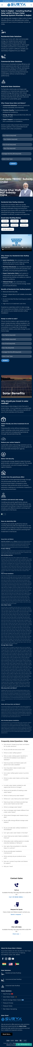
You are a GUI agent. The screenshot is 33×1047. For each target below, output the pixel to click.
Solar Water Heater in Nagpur (9, 640)
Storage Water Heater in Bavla (18, 673)
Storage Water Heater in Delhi (18, 676)
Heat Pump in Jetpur (20, 591)
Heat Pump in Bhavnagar (8, 577)
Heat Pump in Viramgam (8, 594)
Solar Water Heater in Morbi (27, 611)
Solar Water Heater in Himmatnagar (10, 620)
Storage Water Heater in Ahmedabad (7, 647)
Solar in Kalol (16, 566)
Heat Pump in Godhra (5, 583)
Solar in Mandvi (25, 567)
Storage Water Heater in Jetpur (21, 670)
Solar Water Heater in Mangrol (26, 631)
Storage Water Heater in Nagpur (12, 683)
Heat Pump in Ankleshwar (8, 587)
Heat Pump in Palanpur (27, 581)
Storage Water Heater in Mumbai (7, 676)
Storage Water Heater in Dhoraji (9, 670)
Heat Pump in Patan (15, 584)
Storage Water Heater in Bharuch (18, 653)
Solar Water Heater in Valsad (15, 621)
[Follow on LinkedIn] (9, 959)
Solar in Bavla (17, 570)
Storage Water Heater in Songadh (7, 673)
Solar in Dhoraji (13, 569)
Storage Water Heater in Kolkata (23, 677)
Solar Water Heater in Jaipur (22, 636)
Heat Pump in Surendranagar (22, 583)
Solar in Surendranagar (8, 563)
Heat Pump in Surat (14, 575)
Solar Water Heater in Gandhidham (23, 620)
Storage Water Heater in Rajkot (13, 648)
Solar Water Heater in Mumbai (18, 633)
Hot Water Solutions (8, 552)
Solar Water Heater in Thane (19, 640)
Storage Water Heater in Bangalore (24, 674)
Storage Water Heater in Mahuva (25, 664)
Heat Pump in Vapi (15, 580)
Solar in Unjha (11, 567)
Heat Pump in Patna (9, 600)
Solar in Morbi (9, 560)
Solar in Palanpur (19, 561)
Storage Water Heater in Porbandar (10, 654)
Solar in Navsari (8, 561)
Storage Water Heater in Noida (12, 686)
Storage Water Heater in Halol (17, 666)
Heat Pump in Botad (8, 584)
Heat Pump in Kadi (8, 593)
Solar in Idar (27, 566)
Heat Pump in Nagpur (24, 600)
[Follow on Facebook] (3, 959)
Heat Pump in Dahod (23, 584)
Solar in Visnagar (25, 569)
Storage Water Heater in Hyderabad (11, 677)
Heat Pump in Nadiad (14, 578)
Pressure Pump (11, 553)
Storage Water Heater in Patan (9, 660)
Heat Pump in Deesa (14, 593)
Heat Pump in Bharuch (8, 580)
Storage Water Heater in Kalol (15, 664)
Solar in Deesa (5, 570)
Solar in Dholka (11, 566)
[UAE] (17, 964)
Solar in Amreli (15, 563)
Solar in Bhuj (13, 561)
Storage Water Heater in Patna (19, 682)
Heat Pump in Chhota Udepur (9, 590)
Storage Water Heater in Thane (24, 683)
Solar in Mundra (22, 564)
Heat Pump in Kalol (24, 587)
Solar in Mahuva (21, 566)
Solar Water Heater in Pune (12, 636)
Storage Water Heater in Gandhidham (16, 661)
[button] (2, 5)
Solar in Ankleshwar (4, 566)
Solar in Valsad (28, 564)
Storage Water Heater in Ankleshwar (22, 663)
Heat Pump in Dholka (16, 587)
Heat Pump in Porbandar (23, 580)
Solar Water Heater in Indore (25, 637)
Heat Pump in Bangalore (26, 594)
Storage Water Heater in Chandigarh (7, 682)
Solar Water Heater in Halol (15, 624)
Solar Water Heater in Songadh (24, 630)
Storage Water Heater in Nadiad (14, 651)
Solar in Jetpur (19, 569)
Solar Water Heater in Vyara (25, 624)
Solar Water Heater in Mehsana (10, 614)
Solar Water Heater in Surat (18, 607)
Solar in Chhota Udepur (18, 567)
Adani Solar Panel (18, 553)
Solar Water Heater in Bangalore (6, 633)
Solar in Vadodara (17, 557)
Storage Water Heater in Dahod (20, 660)
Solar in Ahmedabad (4, 557)
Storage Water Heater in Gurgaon (24, 686)
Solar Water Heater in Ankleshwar (25, 621)
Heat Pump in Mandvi (18, 590)
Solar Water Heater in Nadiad (6, 611)
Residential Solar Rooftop (11, 550)
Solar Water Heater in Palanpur (12, 615)
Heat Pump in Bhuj (19, 581)
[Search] (31, 4)
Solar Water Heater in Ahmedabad (7, 607)
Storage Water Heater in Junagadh (20, 650)
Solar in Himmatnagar (8, 564)
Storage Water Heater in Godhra (7, 657)
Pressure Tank (6, 553)
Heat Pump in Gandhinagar (5, 578)
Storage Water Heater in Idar (6, 666)
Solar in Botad (20, 563)
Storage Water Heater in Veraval (18, 657)
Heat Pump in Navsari (11, 581)
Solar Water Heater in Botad (9, 618)
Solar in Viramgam (23, 570)
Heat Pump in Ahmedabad (5, 575)
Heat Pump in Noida (4, 603)
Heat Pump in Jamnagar (17, 577)
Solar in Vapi (20, 560)
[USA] (11, 964)
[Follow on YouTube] (13, 959)
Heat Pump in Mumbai (5, 596)
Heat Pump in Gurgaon (12, 603)
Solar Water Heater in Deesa (13, 630)
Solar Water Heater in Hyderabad (19, 634)
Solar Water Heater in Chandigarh (7, 639)
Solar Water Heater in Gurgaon (12, 643)
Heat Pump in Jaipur (23, 597)
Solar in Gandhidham (15, 564)
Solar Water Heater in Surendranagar (16, 617)
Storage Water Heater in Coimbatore (11, 680)
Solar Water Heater (20, 552)
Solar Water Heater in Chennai (8, 634)
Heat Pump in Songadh (23, 593)
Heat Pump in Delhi (12, 596)
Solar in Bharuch (15, 560)
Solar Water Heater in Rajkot (10, 608)
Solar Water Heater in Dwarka (21, 627)
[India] (4, 964)
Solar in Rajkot (22, 557)
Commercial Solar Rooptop (20, 550)
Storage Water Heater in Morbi (6, 653)
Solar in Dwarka (8, 569)
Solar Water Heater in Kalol (16, 623)
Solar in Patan (25, 563)
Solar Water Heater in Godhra (23, 615)
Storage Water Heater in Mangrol (11, 674)
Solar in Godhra (25, 561)
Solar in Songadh (11, 570)
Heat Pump (14, 552)
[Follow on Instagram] (6, 959)
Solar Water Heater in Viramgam (14, 631)
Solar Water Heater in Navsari (21, 614)
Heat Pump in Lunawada (26, 590)
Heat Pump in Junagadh (26, 577)
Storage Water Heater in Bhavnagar (25, 648)
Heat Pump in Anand (22, 578)
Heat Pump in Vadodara (22, 575)
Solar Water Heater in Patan (18, 618)
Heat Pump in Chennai (20, 596)
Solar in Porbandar (26, 560)
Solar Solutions (3, 550)
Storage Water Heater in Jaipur (17, 679)
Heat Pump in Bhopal (16, 600)
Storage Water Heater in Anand (26, 651)
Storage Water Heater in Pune (6, 679)
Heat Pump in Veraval (12, 583)
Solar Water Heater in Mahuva (26, 623)
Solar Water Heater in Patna (18, 639)
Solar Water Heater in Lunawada (9, 627)
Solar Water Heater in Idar (5, 624)
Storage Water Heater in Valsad (9, 663)
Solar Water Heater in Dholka (6, 623)
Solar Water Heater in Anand (17, 611)
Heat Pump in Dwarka (5, 591)
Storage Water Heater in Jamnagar (8, 650)
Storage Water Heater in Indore (23, 680)
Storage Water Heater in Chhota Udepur (21, 667)
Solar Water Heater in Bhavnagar (20, 608)
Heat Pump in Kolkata (9, 597)
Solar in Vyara (6, 567)
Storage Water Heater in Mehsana (22, 654)
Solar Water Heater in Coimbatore (14, 637)
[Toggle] (2, 744)
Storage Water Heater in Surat (19, 647)
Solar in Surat (11, 557)
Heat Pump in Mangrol (17, 594)
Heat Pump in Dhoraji (12, 591)
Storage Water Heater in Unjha (9, 667)
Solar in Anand (4, 560)
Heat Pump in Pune (16, 597)
